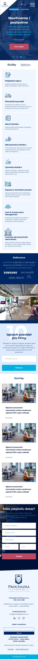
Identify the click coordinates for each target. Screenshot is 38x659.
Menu (33, 6)
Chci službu (19, 47)
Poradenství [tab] (24, 57)
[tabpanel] (19, 30)
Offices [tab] (13, 57)
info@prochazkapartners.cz (19, 614)
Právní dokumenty (22, 649)
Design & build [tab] (21, 57)
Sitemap (11, 649)
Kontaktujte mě (19, 657)
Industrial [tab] (17, 57)
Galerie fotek (29, 314)
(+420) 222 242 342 (19, 612)
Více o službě (19, 39)
